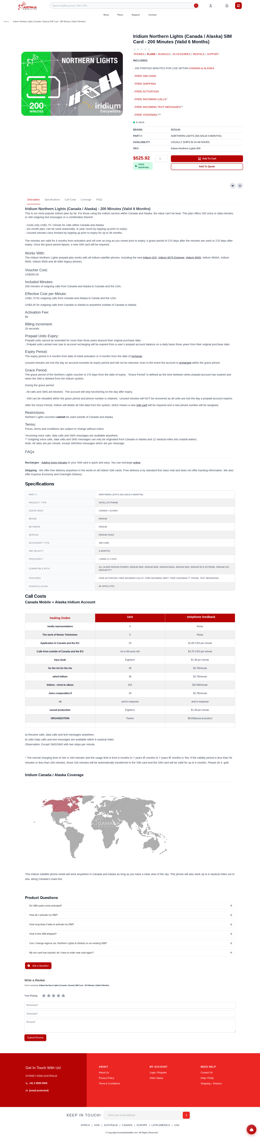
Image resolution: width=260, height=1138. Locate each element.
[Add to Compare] (240, 186)
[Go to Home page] (27, 6)
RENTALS (198, 54)
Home (6, 21)
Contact (152, 15)
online (136, 462)
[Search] (196, 5)
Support (136, 15)
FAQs (99, 199)
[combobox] (124, 5)
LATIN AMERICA (160, 1125)
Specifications (52, 199)
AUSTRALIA (111, 1125)
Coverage (86, 199)
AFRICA (85, 1125)
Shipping (205, 1083)
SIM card (141, 405)
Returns (217, 1083)
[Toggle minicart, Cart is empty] (238, 5)
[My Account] (211, 6)
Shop (106, 15)
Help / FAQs (207, 1078)
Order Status (156, 1078)
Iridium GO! (150, 257)
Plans (120, 15)
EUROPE (142, 1125)
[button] (142, 49)
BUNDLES (164, 54)
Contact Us (207, 1072)
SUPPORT (213, 54)
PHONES (139, 54)
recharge (136, 356)
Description (33, 199)
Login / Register (158, 1072)
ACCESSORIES (181, 54)
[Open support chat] (251, 1129)
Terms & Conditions (109, 1083)
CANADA (127, 1125)
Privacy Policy (106, 1078)
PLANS (151, 54)
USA (176, 1125)
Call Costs (70, 199)
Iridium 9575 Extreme (171, 257)
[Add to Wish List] (233, 186)
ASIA (97, 1125)
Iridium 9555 (193, 257)
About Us (104, 1072)
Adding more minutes (54, 462)
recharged (185, 362)
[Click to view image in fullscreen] (72, 84)
